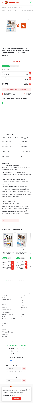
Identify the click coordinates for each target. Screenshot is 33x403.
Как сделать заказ (5, 296)
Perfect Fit (13, 9)
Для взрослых (23, 141)
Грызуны (23, 305)
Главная (4, 7)
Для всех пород (23, 148)
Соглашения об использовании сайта (14, 373)
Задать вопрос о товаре (10, 220)
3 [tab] (10, 280)
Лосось (21, 153)
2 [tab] (8, 280)
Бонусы (4, 325)
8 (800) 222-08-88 (16, 345)
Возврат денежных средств (4, 306)
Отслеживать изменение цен (18, 89)
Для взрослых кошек (22, 9)
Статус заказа (6, 312)
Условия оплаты (6, 299)
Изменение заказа (7, 309)
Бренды (23, 317)
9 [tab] (21, 280)
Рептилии (23, 310)
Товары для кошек (12, 7)
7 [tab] (17, 280)
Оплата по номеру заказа (7, 315)
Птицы (23, 302)
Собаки (23, 295)
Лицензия (4, 336)
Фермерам (24, 307)
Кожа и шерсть (23, 146)
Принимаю (16, 398)
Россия (21, 158)
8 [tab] (19, 280)
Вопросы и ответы (7, 321)
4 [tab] (12, 280)
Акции (22, 314)
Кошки (23, 298)
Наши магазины (18, 354)
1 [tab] (6, 280)
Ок (24, 380)
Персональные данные (8, 318)
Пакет (21, 156)
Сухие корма (5, 9)
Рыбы (22, 300)
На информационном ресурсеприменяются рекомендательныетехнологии (8, 331)
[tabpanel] (16, 26)
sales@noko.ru (18, 351)
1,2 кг (9, 258)
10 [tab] (23, 280)
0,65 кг (4, 258)
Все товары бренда (11, 61)
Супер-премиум (23, 143)
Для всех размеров (24, 151)
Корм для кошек (23, 7)
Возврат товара (6, 302)
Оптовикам (5, 323)
